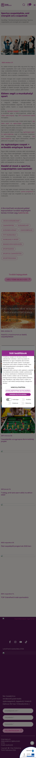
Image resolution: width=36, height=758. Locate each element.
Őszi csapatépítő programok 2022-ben (16, 546)
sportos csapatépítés (12, 253)
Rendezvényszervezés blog (17, 20)
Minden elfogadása (18, 394)
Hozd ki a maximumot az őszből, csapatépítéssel (14, 336)
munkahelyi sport (11, 239)
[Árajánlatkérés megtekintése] (28, 5)
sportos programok (27, 191)
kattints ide (23, 213)
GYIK (3, 743)
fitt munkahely (9, 235)
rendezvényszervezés (12, 244)
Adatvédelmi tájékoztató (10, 741)
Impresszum (6, 739)
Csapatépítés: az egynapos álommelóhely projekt (17, 440)
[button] (34, 5)
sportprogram (9, 258)
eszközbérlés (26, 230)
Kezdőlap (4, 20)
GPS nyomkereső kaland (26, 115)
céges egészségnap (7, 115)
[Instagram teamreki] (15, 642)
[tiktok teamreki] (26, 642)
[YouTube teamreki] (21, 642)
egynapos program (13, 111)
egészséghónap (10, 230)
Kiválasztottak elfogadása (18, 391)
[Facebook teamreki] (10, 642)
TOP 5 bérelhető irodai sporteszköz (14, 597)
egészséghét (23, 225)
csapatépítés (8, 225)
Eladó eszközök (7, 745)
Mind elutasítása (18, 387)
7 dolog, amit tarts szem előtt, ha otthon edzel (16, 494)
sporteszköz (8, 249)
